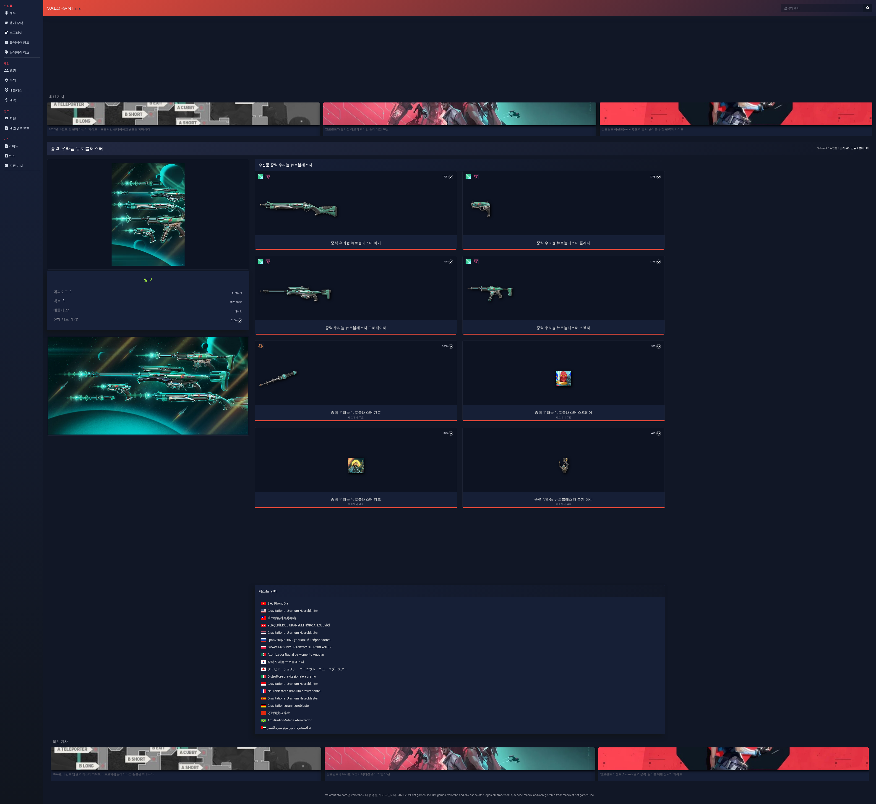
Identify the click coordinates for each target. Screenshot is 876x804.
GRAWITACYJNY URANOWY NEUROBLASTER (299, 647)
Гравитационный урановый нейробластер (299, 640)
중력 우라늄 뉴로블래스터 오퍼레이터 (355, 328)
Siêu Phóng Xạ (278, 603)
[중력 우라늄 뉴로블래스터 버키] (298, 209)
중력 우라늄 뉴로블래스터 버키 (356, 243)
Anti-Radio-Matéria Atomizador (290, 720)
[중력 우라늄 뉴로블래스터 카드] (355, 465)
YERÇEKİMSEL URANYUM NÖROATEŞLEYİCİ (299, 625)
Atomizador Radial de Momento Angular (296, 655)
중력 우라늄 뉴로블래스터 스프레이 (563, 412)
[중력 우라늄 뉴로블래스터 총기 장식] (563, 465)
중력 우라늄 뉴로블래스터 (286, 662)
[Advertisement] (180, 52)
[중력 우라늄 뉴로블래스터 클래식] (480, 209)
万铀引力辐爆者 (279, 713)
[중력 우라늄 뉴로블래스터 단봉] (278, 379)
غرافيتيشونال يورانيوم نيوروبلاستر (289, 728)
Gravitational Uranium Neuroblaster (293, 611)
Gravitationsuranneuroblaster (289, 706)
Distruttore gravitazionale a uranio (292, 676)
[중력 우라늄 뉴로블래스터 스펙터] (490, 294)
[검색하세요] (867, 8)
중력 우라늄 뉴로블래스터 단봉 (356, 412)
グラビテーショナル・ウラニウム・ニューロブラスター (307, 669)
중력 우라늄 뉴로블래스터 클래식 (563, 243)
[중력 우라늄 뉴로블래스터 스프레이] (563, 379)
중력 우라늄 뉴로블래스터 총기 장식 (563, 499)
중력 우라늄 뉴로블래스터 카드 (356, 499)
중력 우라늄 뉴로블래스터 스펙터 (563, 328)
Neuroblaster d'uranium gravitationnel (294, 691)
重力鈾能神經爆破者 (282, 618)
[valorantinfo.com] (64, 8)
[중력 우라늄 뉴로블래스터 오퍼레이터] (295, 294)
